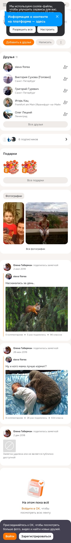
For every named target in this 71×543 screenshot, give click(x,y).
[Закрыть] (57, 17)
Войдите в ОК (31, 508)
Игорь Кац (21, 100)
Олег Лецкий (23, 112)
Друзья (8, 57)
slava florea (22, 67)
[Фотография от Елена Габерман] (13, 223)
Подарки (10, 154)
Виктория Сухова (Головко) (33, 77)
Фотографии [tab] (14, 196)
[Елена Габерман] (7, 267)
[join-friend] (65, 67)
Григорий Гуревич (27, 89)
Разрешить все (23, 29)
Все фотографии (35, 249)
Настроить (47, 29)
